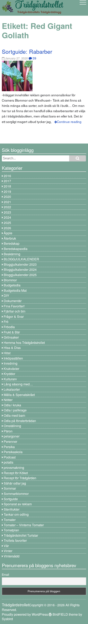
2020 (7, 196)
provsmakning (14, 467)
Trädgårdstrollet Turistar (21, 535)
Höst (7, 353)
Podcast (10, 457)
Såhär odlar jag (15, 483)
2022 (7, 207)
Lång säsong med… (18, 384)
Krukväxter (11, 368)
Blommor (10, 280)
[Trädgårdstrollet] (32, 12)
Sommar (10, 488)
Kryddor (9, 373)
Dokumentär (12, 300)
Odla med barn (14, 415)
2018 (7, 186)
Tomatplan (11, 530)
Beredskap (11, 243)
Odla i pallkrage (15, 410)
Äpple (8, 233)
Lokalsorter (12, 389)
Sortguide (11, 499)
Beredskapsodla (15, 248)
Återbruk (10, 238)
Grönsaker (11, 337)
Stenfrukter (11, 509)
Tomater (10, 519)
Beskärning (12, 254)
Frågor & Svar (14, 316)
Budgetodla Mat (15, 290)
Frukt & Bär (12, 332)
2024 (7, 217)
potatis (8, 462)
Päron (8, 431)
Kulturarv (10, 379)
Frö (6, 321)
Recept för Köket (16, 472)
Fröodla (9, 327)
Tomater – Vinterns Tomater (24, 525)
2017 (7, 181)
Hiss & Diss (12, 347)
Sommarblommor (16, 493)
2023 (7, 212)
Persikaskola (13, 452)
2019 (7, 191)
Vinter (8, 550)
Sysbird (7, 618)
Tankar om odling (16, 514)
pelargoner (11, 436)
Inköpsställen (13, 358)
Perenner (10, 441)
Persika (9, 446)
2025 (7, 222)
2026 (7, 228)
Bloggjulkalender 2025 (20, 274)
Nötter (8, 399)
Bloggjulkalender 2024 (20, 269)
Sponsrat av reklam (18, 504)
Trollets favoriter (15, 540)
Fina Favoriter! (14, 306)
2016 (7, 175)
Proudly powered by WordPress (25, 614)
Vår (6, 545)
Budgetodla (12, 285)
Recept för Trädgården (20, 478)
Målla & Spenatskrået (19, 394)
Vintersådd (11, 556)
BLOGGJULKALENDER (21, 259)
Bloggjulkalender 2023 (20, 264)
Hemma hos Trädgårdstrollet (24, 342)
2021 (7, 202)
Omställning (12, 425)
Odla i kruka (12, 405)
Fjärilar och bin (14, 311)
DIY (6, 295)
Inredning (10, 363)
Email (5, 574)
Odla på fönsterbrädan (20, 420)
